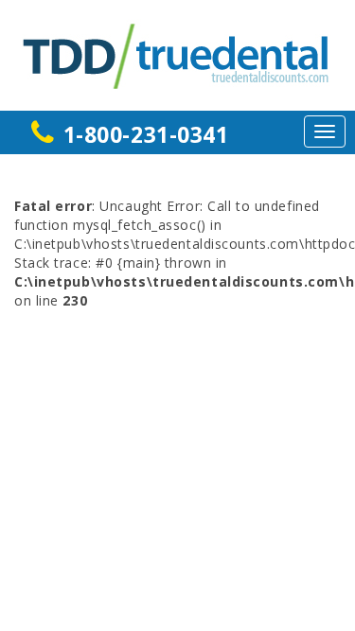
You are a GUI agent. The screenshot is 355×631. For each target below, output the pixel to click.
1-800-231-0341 (146, 134)
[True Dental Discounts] (178, 53)
